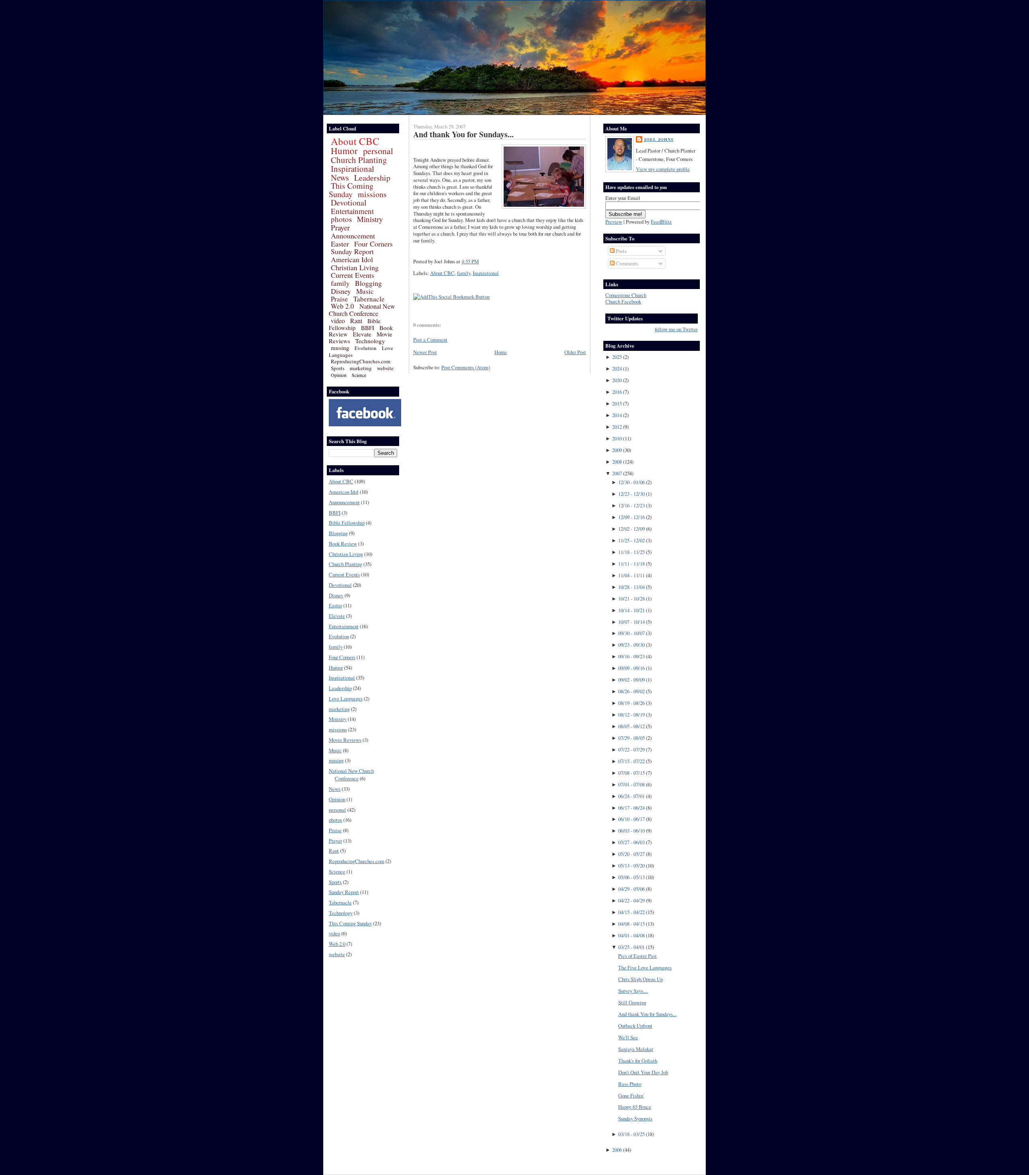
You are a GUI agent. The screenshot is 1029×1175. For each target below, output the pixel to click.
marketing (361, 368)
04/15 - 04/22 (631, 912)
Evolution (366, 348)
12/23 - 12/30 (631, 493)
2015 (617, 403)
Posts (621, 251)
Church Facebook (623, 301)
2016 (617, 391)
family (340, 283)
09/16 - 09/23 (631, 656)
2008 (617, 461)
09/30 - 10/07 (631, 633)
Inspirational (352, 168)
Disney (341, 291)
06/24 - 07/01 (631, 796)
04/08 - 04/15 (631, 923)
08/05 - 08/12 (631, 726)
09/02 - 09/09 (631, 679)
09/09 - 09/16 (631, 668)
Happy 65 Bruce (634, 1106)
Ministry (370, 219)
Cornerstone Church (625, 295)
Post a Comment (430, 339)
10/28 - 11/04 (631, 587)
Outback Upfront (635, 1025)
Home (500, 352)
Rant (356, 320)
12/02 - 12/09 (631, 528)
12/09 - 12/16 (631, 517)
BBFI (367, 328)
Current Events (352, 275)
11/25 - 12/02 (631, 540)
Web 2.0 (342, 306)
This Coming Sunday (351, 190)
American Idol (352, 259)
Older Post (575, 352)
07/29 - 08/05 (631, 737)
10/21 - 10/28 (631, 598)
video (338, 320)
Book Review (343, 543)
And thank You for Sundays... (463, 134)
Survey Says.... (633, 990)
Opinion (338, 375)
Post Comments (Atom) (465, 367)
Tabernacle (369, 298)
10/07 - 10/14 (631, 621)
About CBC (355, 141)
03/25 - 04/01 (631, 947)
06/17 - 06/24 (631, 807)
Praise (339, 298)
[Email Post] (481, 261)
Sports (337, 368)
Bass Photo (629, 1083)
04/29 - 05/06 (631, 888)
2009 (617, 450)
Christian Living (355, 267)
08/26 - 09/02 (631, 691)
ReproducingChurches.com (360, 361)
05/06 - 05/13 (631, 877)
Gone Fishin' (631, 1095)
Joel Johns (659, 139)
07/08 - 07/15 (631, 772)
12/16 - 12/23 (631, 505)
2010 (617, 438)
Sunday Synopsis (635, 1118)
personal (378, 151)
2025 (617, 356)
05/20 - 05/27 (631, 853)
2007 (617, 473)
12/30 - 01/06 (631, 482)
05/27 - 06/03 (631, 842)
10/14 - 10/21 (631, 610)
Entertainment (352, 211)
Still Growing (632, 1002)
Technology (370, 341)
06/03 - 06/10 (631, 830)
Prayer (340, 227)
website (385, 368)
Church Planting (359, 159)
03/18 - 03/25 (631, 1134)
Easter (340, 243)
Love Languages (346, 698)
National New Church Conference (362, 310)
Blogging (368, 283)
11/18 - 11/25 (631, 552)
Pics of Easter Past (637, 955)
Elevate (362, 334)
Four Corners (373, 243)
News (340, 177)
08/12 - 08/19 (631, 714)
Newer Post (425, 352)
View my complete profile (663, 169)
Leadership (372, 177)
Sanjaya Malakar (635, 1049)
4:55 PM (470, 261)
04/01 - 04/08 (631, 935)
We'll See (628, 1037)
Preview (613, 221)
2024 (617, 368)
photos (341, 219)
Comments (626, 263)
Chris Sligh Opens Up (640, 979)
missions (372, 194)
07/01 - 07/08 (631, 784)
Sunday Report (352, 251)
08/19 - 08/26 (631, 703)
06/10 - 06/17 (631, 819)
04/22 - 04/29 (631, 900)
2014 (617, 415)
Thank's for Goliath (637, 1060)
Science (359, 375)
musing (340, 348)
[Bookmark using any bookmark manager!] (451, 296)
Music (365, 291)
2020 (617, 380)
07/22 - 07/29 (631, 749)
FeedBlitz (661, 221)
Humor (344, 151)
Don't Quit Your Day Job (643, 1072)
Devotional (349, 202)
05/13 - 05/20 (631, 865)
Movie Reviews (345, 739)
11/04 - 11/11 (631, 575)
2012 (617, 426)
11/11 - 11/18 (631, 563)
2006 (617, 1149)
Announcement (353, 235)
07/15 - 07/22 (631, 761)
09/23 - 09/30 (631, 644)
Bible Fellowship (355, 324)
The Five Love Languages (645, 967)
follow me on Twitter (676, 329)
